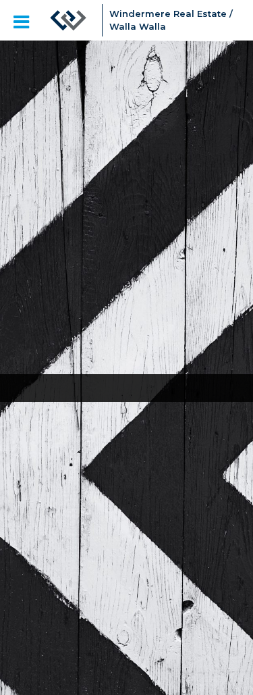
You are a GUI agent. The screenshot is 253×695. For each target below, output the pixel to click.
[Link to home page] (68, 20)
